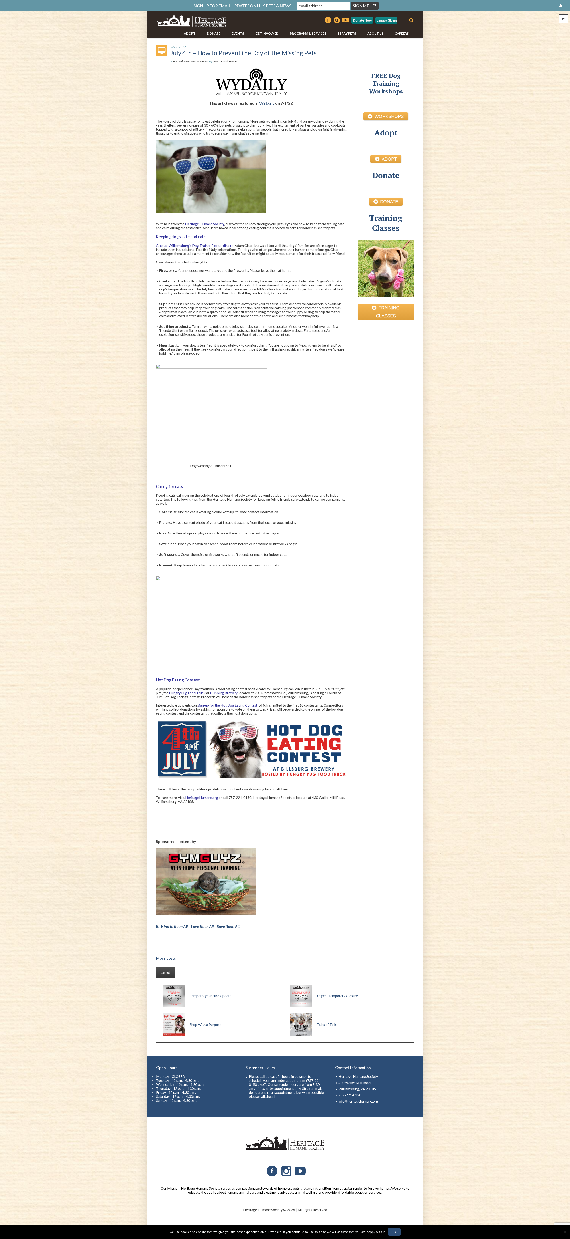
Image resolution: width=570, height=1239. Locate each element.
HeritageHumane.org (201, 797)
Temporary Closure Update (210, 995)
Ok (394, 1232)
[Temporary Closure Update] (174, 995)
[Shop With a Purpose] (174, 1024)
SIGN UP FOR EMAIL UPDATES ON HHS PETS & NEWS (242, 5)
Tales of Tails (327, 1024)
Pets (193, 61)
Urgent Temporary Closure (337, 995)
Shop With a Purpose (205, 1024)
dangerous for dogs (177, 285)
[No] (564, 1232)
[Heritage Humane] (285, 1143)
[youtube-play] (345, 20)
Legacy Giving (387, 20)
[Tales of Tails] (301, 1024)
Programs (202, 61)
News (187, 61)
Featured (178, 61)
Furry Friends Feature (225, 61)
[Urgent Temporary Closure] (301, 995)
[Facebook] (327, 20)
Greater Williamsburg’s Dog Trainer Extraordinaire (194, 245)
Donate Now (362, 20)
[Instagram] (336, 20)
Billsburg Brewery (224, 693)
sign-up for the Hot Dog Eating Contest (227, 705)
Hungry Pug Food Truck (187, 693)
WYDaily (267, 103)
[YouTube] (300, 1171)
